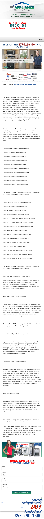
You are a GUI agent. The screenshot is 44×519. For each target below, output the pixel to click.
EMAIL (3, 478)
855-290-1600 (18, 25)
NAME (3, 466)
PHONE (4, 472)
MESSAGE (4, 484)
